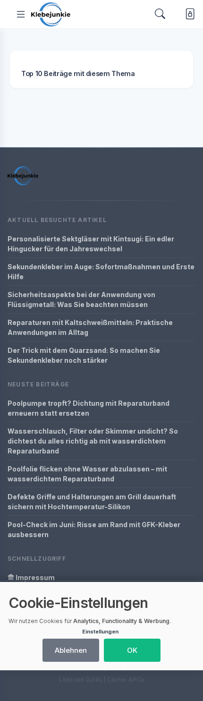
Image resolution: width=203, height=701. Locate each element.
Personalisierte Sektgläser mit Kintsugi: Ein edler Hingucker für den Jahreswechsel (91, 244)
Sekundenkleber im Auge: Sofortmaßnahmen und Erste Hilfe (101, 272)
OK (132, 650)
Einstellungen (100, 631)
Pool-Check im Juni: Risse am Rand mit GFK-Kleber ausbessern (94, 530)
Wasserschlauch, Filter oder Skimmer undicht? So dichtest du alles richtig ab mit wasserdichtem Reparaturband (93, 441)
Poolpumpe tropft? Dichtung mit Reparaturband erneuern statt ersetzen (88, 408)
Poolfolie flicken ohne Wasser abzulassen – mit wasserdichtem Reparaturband (87, 474)
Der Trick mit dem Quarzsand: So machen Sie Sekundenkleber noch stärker (84, 355)
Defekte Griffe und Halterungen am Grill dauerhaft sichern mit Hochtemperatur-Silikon (92, 502)
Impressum (34, 577)
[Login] (188, 14)
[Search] (160, 14)
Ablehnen (71, 650)
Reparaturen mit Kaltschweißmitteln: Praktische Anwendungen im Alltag (90, 327)
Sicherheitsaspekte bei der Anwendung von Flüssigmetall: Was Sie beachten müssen (81, 299)
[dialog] (101, 626)
